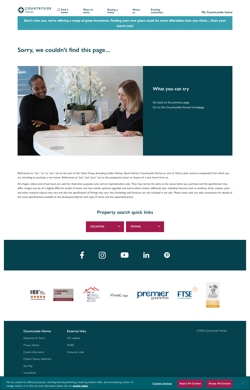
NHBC (70, 345)
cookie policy (80, 385)
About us (136, 11)
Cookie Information (33, 352)
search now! (125, 25)
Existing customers (157, 11)
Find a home (64, 11)
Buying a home (112, 11)
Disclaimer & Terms (34, 338)
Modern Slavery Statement (37, 359)
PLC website (73, 338)
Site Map (28, 366)
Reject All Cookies (190, 383)
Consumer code (75, 352)
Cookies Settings (162, 383)
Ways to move (88, 11)
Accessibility (29, 373)
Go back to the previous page (171, 102)
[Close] (243, 383)
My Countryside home (217, 12)
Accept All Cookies (219, 383)
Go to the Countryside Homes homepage (178, 107)
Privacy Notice (31, 345)
